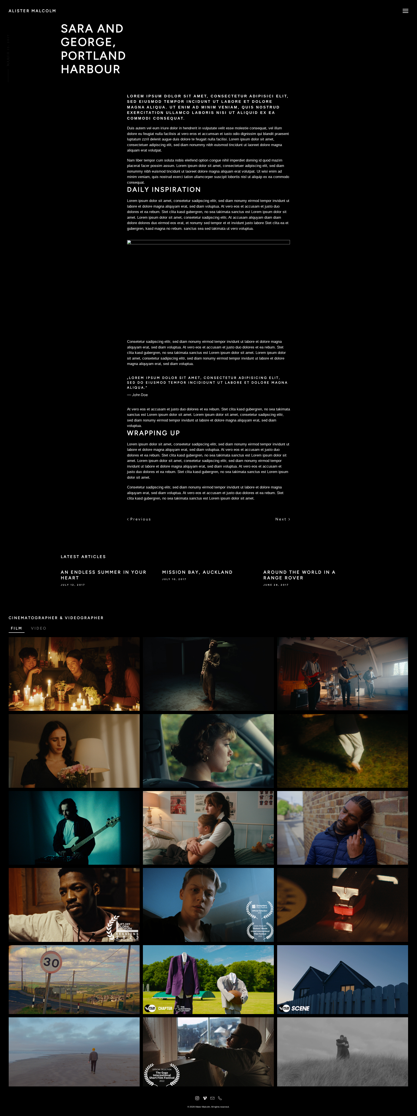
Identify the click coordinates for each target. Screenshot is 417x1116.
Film (16, 628)
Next (281, 519)
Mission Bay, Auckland (197, 572)
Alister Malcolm (32, 10)
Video (39, 628)
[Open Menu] (405, 11)
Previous (140, 519)
